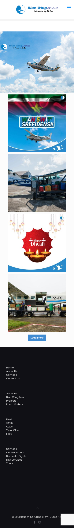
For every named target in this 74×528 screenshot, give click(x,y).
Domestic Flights (16, 456)
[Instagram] (40, 522)
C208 (9, 426)
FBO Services (14, 460)
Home (10, 367)
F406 (9, 434)
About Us (11, 371)
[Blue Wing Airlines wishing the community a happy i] (37, 123)
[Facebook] (34, 522)
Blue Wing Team (16, 397)
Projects (11, 401)
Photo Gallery (14, 404)
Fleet (9, 419)
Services (11, 375)
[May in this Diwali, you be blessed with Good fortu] (37, 243)
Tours (9, 463)
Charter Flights (15, 452)
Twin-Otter (12, 430)
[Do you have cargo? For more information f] (37, 183)
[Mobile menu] (69, 7)
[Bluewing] (37, 9)
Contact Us (13, 378)
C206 (9, 423)
